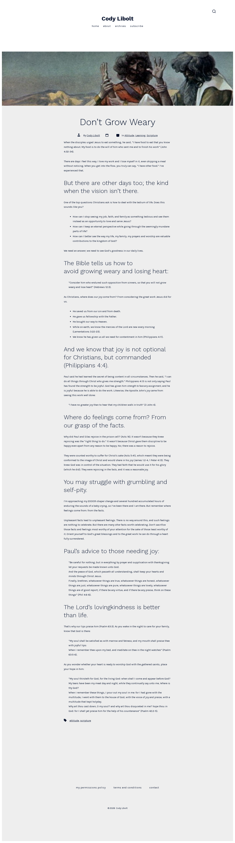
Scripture (152, 135)
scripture (85, 720)
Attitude (129, 135)
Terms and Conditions (128, 787)
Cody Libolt (93, 135)
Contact (154, 787)
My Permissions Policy (91, 787)
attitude (74, 720)
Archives (120, 26)
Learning (140, 135)
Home (95, 26)
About (107, 26)
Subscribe (136, 26)
